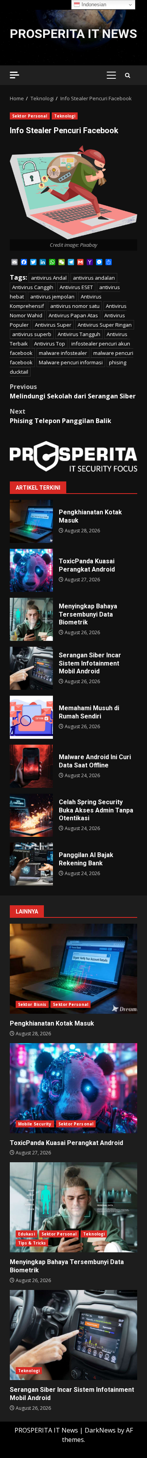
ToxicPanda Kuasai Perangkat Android (31, 570)
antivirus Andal (49, 277)
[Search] (127, 75)
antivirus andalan (94, 277)
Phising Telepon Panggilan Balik (60, 416)
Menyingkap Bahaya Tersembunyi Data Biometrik (31, 619)
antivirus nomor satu (75, 305)
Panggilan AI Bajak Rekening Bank (31, 864)
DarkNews (100, 1430)
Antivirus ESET (76, 287)
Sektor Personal (29, 116)
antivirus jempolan (52, 296)
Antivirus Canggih (32, 287)
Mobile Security (35, 1124)
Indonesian (93, 4)
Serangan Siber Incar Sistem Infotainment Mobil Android (31, 668)
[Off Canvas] (14, 75)
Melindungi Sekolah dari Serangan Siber (73, 391)
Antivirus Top (49, 343)
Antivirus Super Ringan (105, 324)
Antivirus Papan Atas (73, 315)
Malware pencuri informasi (71, 362)
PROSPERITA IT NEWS (73, 33)
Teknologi (65, 116)
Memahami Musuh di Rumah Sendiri (31, 717)
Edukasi (26, 1234)
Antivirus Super (53, 324)
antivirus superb (31, 334)
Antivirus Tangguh (79, 334)
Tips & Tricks (32, 1243)
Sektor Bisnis (32, 1004)
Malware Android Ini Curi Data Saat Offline (31, 766)
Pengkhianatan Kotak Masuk (31, 521)
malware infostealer (63, 352)
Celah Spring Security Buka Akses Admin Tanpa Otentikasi (31, 815)
